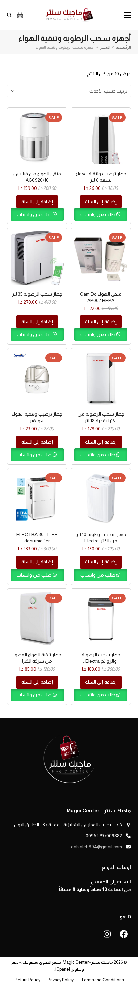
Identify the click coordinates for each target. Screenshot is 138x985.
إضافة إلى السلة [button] (101, 201)
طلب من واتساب (98, 214)
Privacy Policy (61, 979)
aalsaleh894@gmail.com (96, 846)
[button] (127, 15)
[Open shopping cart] (19, 15)
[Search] (9, 15)
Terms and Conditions (102, 979)
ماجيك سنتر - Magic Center (88, 962)
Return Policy (27, 979)
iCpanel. (62, 969)
